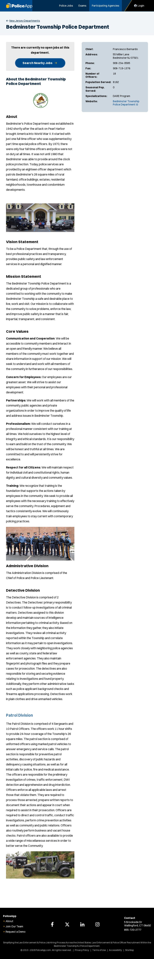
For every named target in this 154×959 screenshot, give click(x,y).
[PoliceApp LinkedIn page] (82, 924)
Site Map (129, 950)
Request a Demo (16, 931)
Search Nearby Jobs (37, 63)
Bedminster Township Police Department (126, 103)
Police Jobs (66, 5)
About (9, 921)
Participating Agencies (105, 5)
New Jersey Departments (24, 20)
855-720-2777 (132, 930)
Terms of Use (99, 950)
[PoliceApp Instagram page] (97, 924)
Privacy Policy (82, 950)
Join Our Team (14, 926)
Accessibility (115, 950)
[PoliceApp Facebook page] (52, 924)
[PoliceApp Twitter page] (67, 924)
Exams (82, 5)
